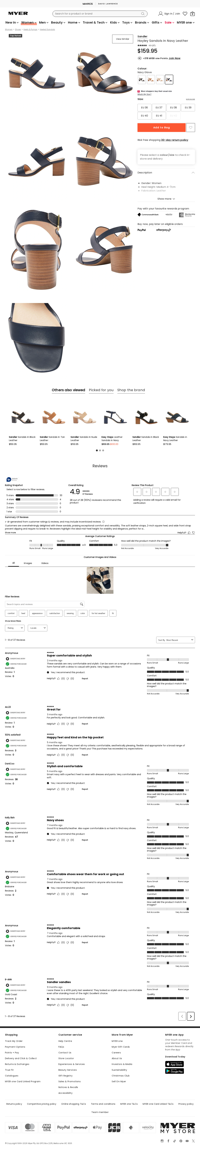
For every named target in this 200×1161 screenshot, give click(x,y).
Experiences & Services (71, 1064)
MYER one (117, 1041)
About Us (117, 1058)
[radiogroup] (166, 112)
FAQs (61, 1046)
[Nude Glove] (160, 79)
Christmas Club (121, 1075)
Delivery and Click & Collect (21, 1058)
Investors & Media (122, 1064)
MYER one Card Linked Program (23, 1081)
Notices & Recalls (68, 1087)
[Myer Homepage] (18, 15)
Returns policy (14, 1103)
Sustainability (119, 1069)
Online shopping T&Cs (73, 1103)
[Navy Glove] (169, 79)
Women (8, 29)
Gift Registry (65, 1075)
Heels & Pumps (30, 29)
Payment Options (15, 1046)
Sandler (143, 36)
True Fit (9, 1069)
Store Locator (66, 1058)
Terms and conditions (103, 1103)
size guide (190, 99)
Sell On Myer (119, 1081)
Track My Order (14, 1041)
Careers (116, 1052)
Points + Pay (12, 1052)
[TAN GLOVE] (151, 79)
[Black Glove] (142, 79)
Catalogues (11, 1075)
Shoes (18, 29)
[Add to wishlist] (190, 127)
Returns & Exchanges (17, 1064)
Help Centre (65, 1041)
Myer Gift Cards (121, 1046)
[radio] (144, 107)
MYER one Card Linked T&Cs (158, 1103)
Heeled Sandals (47, 29)
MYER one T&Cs (129, 1103)
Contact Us (64, 1052)
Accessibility (65, 1093)
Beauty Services (67, 1069)
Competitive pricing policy (41, 1103)
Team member (100, 1112)
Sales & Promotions (69, 1081)
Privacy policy (186, 1103)
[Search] (143, 14)
